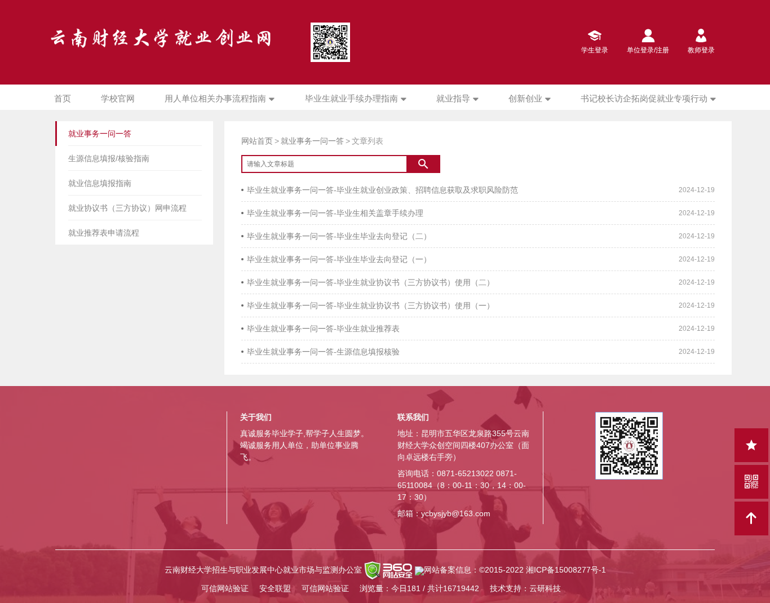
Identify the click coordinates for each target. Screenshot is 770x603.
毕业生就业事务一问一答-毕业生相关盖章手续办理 (335, 213)
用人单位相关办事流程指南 (215, 98)
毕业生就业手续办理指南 (351, 98)
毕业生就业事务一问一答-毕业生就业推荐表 (323, 328)
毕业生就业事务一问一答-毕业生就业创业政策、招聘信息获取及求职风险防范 (382, 189)
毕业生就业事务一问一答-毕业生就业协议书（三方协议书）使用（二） (370, 282)
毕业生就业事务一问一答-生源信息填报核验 (323, 351)
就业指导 (453, 98)
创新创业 (525, 98)
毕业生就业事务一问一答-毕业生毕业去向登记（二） (339, 236)
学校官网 (118, 98)
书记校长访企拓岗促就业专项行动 (644, 98)
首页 (62, 98)
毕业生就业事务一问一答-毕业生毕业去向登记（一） (339, 259)
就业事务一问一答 (312, 140)
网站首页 (257, 140)
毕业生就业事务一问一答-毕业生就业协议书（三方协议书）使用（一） (370, 305)
